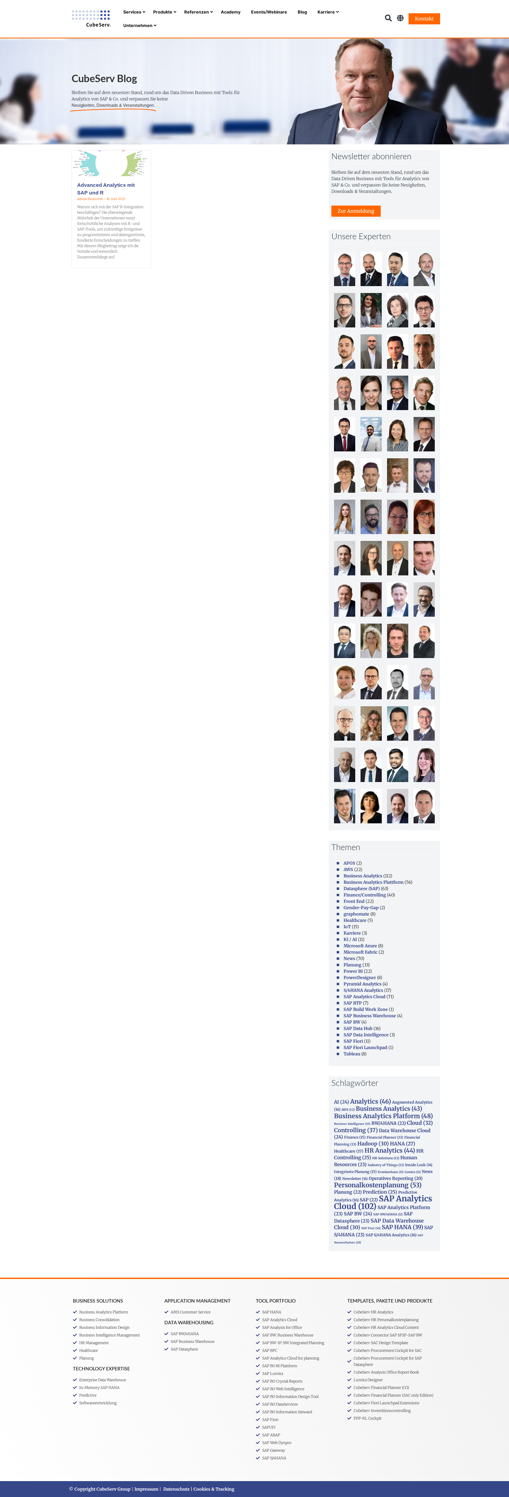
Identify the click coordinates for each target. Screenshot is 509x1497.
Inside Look (418, 1165)
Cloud (420, 1123)
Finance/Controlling (365, 895)
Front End (354, 901)
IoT (347, 926)
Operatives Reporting (396, 1178)
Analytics (370, 1101)
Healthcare (355, 920)
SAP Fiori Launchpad (365, 1047)
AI (341, 1102)
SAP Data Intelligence (366, 1034)
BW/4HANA (388, 1123)
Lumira (413, 1172)
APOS (349, 863)
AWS (348, 869)
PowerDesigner (360, 977)
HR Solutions (385, 1158)
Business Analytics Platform (383, 1116)
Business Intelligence (352, 1124)
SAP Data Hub (358, 1028)
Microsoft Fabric (361, 952)
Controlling (356, 1130)
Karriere (352, 933)
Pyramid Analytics (362, 984)
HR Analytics (390, 1150)
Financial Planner (385, 1137)
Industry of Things (386, 1165)
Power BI (353, 971)
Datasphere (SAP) (362, 888)
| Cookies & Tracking (212, 1489)
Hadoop (373, 1143)
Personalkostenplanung (378, 1185)
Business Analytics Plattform (373, 882)
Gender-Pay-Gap (361, 907)
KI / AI (350, 939)
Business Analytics (363, 875)
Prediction (380, 1192)
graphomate (356, 914)
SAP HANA (402, 1227)
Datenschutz (176, 1489)
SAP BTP (353, 1003)
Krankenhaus (390, 1172)
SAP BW (352, 1022)
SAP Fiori (353, 1041)
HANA (402, 1144)
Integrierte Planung (355, 1171)
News (349, 958)
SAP (369, 1200)
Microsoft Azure (360, 945)
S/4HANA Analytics (363, 990)
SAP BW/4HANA (388, 1214)
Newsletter (355, 1178)
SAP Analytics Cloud (364, 996)
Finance (355, 1137)
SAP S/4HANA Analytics (391, 1235)
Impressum (146, 1489)
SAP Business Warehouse (370, 1015)
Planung (352, 964)
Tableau (352, 1053)
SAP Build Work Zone (366, 1009)
